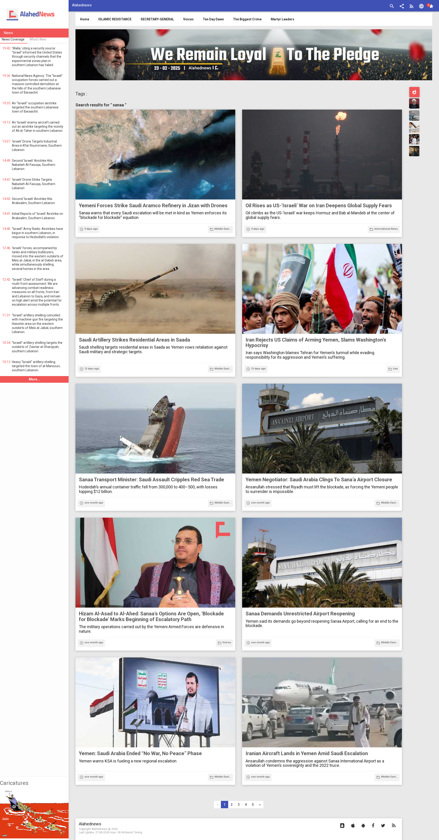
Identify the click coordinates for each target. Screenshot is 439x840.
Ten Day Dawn (213, 19)
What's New (37, 39)
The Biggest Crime (247, 19)
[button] (401, 6)
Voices (188, 19)
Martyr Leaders (282, 19)
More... (34, 379)
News (8, 33)
